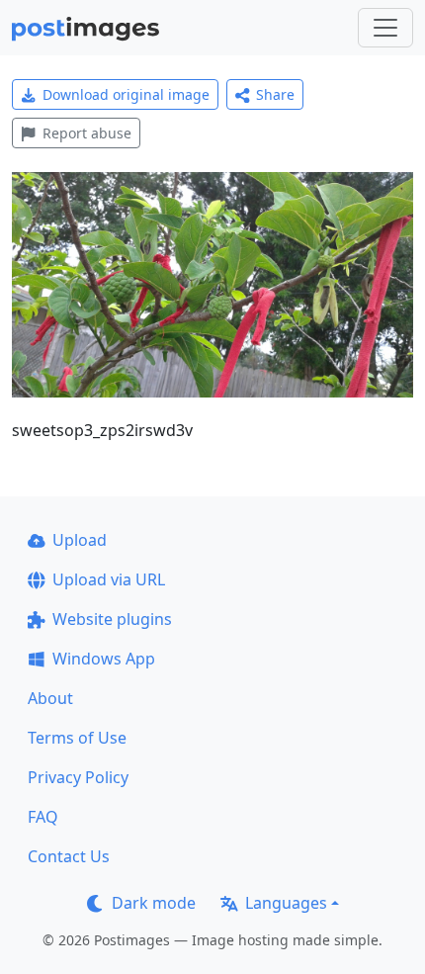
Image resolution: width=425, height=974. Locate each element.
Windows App (103, 658)
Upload (79, 540)
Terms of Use (77, 738)
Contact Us (69, 856)
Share (275, 94)
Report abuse (86, 133)
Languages (286, 903)
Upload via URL (108, 579)
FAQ (43, 817)
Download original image (126, 94)
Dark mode (154, 903)
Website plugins (112, 619)
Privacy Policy (78, 777)
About (50, 698)
